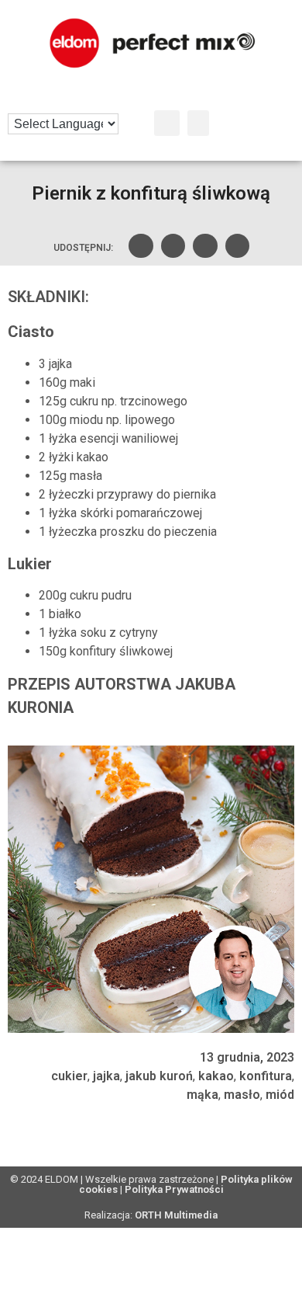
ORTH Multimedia (176, 1215)
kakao (216, 1076)
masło (242, 1094)
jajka (106, 1076)
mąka (202, 1094)
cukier (69, 1076)
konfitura (265, 1076)
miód (280, 1094)
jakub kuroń (159, 1076)
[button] (167, 123)
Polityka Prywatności (174, 1189)
